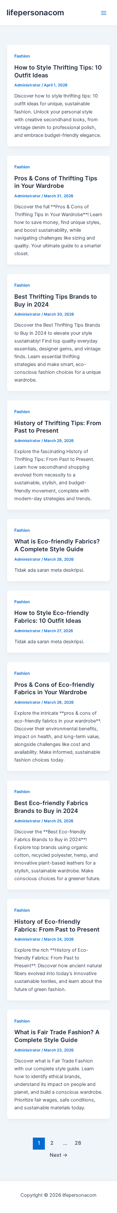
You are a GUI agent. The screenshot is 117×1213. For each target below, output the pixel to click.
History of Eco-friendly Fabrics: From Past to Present (56, 925)
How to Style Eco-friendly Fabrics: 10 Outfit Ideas (51, 616)
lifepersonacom (35, 12)
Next (59, 1155)
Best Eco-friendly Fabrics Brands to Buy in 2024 (51, 806)
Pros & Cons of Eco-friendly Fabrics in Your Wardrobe (54, 688)
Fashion (22, 56)
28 (78, 1143)
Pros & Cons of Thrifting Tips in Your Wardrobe (55, 182)
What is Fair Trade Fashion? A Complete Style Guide (56, 1035)
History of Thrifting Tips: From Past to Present (57, 426)
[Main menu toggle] (103, 13)
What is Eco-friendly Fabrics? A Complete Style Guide (57, 545)
